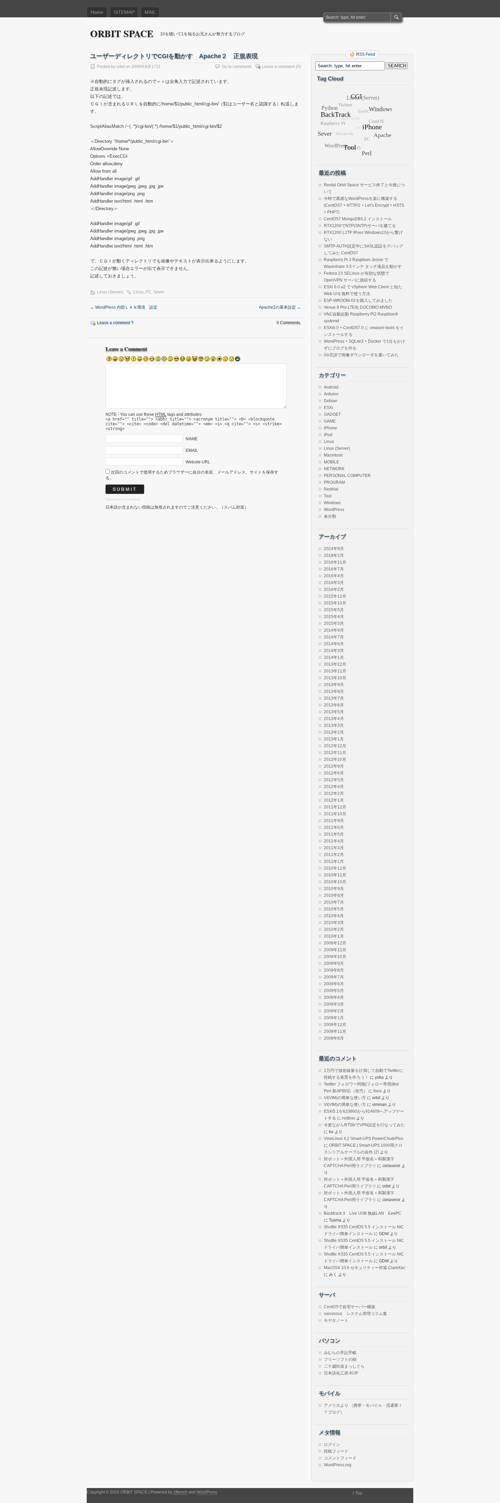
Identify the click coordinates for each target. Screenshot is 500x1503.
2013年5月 (334, 712)
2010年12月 (335, 868)
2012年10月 (335, 759)
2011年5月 (334, 834)
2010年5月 (334, 909)
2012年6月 (334, 773)
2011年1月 (334, 861)
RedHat (331, 489)
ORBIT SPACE (121, 33)
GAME (330, 421)
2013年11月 (335, 671)
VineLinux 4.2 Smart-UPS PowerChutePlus (363, 1138)
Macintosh (333, 455)
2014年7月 (334, 637)
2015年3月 (334, 623)
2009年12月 (335, 943)
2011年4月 (334, 841)
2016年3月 (334, 582)
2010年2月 (334, 929)
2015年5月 (334, 610)
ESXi (328, 407)
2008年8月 (334, 1038)
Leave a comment (278, 66)
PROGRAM (334, 482)
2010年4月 (334, 915)
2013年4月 (334, 718)
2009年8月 (334, 970)
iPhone (330, 428)
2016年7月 (334, 569)
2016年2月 (334, 589)
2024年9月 (334, 548)
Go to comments (237, 66)
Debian (330, 400)
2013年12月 (335, 664)
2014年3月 (334, 650)
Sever (158, 292)
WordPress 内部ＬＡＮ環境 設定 (123, 307)
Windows (332, 502)
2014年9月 (334, 630)
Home (96, 12)
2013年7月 (334, 698)
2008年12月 (335, 1024)
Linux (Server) (110, 292)
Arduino (331, 394)
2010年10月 (335, 881)
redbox (348, 1118)
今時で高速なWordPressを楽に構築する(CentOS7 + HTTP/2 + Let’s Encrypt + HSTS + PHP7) (364, 205)
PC (148, 292)
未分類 (330, 516)
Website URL (198, 462)
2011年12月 (335, 807)
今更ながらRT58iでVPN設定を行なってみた (364, 1125)
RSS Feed (365, 54)
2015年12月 (335, 596)
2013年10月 (335, 678)
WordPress (334, 509)
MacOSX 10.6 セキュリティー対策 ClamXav (364, 1267)
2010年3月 (334, 922)
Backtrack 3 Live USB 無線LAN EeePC (362, 1213)
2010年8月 (334, 895)
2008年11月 (335, 1031)
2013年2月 (334, 732)
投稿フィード (336, 1451)
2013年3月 (334, 725)
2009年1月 (334, 1017)
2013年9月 (334, 684)
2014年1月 (334, 657)
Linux (138, 292)
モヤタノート (336, 1320)
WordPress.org (337, 1465)
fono (377, 1091)
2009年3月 (334, 1004)
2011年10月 (335, 814)
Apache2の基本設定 (280, 307)
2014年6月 (334, 644)
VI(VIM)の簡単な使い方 (345, 1097)
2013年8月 (334, 691)
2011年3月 (334, 848)
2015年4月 (334, 616)
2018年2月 (334, 555)
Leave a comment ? (115, 322)
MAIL (150, 12)
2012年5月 (334, 780)
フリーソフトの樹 (340, 1359)
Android (331, 387)
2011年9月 (334, 820)
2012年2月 (334, 793)
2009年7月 (334, 977)
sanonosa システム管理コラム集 (355, 1313)
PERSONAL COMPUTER (347, 475)
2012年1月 (334, 800)
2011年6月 (334, 827)
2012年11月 (335, 752)
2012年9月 (334, 766)
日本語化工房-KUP (341, 1373)
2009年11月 (335, 949)
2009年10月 (335, 956)
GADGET (332, 414)
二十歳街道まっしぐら (344, 1366)
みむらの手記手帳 (340, 1352)
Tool (328, 496)
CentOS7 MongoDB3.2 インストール (358, 219)
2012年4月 (334, 786)
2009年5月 (334, 990)
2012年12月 (335, 746)
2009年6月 (334, 983)
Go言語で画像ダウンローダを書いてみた (361, 355)
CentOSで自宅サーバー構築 (349, 1306)
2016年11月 (335, 562)
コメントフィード (340, 1458)
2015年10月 (335, 603)
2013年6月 (334, 705)
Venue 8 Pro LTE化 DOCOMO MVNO (358, 307)
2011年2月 (334, 854)
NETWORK (334, 468)
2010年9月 (334, 888)
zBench (180, 1492)
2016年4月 (334, 576)
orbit (120, 66)
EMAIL (192, 450)
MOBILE (331, 462)
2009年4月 (334, 997)
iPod (328, 434)
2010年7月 (334, 902)
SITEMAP (124, 12)
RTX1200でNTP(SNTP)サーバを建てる (360, 225)
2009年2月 (334, 1011)
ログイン (332, 1444)
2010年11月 (335, 875)
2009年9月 (334, 963)
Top (358, 1493)
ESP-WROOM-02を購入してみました (358, 300)
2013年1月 (334, 739)
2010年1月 (334, 936)
